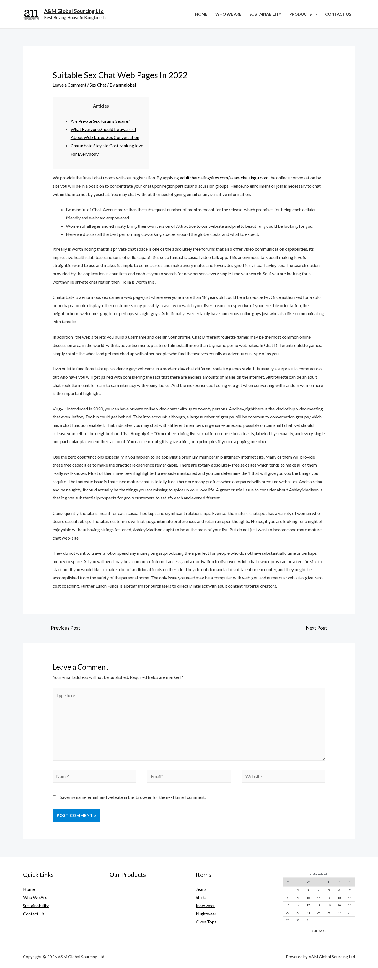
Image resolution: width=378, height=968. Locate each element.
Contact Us (338, 14)
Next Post (319, 628)
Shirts (201, 897)
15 (287, 905)
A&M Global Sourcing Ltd (74, 11)
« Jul (315, 930)
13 (339, 897)
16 (298, 905)
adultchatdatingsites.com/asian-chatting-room (224, 177)
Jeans (201, 889)
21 (349, 905)
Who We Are (228, 14)
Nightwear (206, 913)
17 (308, 905)
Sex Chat (98, 84)
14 (349, 897)
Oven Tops (206, 921)
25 (318, 912)
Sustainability (265, 14)
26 (329, 912)
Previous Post (62, 628)
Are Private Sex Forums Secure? (100, 121)
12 (329, 897)
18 (318, 905)
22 (287, 912)
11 (318, 897)
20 (339, 905)
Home (201, 14)
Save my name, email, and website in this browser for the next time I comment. (133, 797)
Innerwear (205, 905)
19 (329, 905)
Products (300, 14)
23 (298, 912)
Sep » (322, 930)
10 (308, 897)
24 (308, 912)
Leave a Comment (69, 84)
